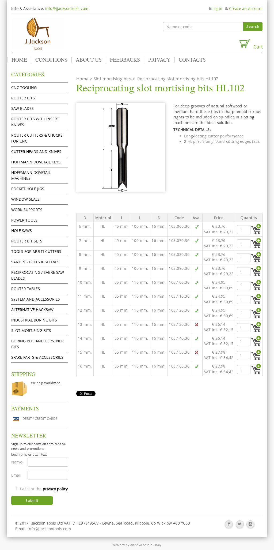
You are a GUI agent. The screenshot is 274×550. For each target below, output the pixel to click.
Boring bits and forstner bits (37, 343)
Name (16, 462)
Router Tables (25, 288)
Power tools (24, 220)
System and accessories (35, 299)
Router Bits (23, 97)
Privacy (159, 59)
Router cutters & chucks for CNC (37, 138)
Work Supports (26, 209)
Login (216, 8)
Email (16, 475)
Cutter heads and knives (36, 151)
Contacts (192, 59)
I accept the (44, 488)
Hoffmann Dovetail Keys (35, 161)
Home (19, 59)
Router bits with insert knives (35, 121)
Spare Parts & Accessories (37, 357)
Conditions (51, 59)
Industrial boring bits (34, 320)
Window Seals (25, 199)
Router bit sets (26, 241)
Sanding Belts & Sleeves (35, 261)
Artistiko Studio (141, 545)
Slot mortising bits (31, 330)
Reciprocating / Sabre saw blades (37, 275)
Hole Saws (21, 230)
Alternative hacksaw (32, 309)
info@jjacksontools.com (66, 8)
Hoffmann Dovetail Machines (31, 175)
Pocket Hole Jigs (27, 188)
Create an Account (245, 8)
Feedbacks (125, 59)
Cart (257, 46)
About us (89, 59)
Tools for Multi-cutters (36, 251)
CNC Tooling (24, 87)
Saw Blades (22, 108)
